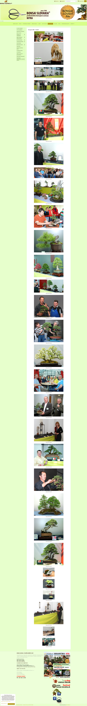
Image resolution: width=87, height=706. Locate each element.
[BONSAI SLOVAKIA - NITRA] (43, 19)
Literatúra (19, 52)
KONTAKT (72, 23)
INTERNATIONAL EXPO (65, 23)
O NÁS (20, 23)
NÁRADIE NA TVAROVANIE (19, 35)
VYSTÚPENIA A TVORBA (26, 23)
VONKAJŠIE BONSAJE (20, 41)
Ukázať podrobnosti (4, 703)
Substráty (18, 46)
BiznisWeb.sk (68, 704)
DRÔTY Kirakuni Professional (19, 38)
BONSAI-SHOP (15, 23)
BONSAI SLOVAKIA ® (6, 3)
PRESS (59, 23)
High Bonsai (19, 43)
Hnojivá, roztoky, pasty (20, 48)
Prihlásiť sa (56, 1)
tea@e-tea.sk (25, 662)
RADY (39, 23)
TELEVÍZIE (55, 23)
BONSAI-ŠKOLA (34, 23)
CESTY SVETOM (44, 23)
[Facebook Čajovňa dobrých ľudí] (57, 699)
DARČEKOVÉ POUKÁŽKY (20, 31)
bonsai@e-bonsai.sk (20, 662)
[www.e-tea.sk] (61, 682)
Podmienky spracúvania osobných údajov (21, 59)
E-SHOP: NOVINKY (20, 28)
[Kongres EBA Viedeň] (48, 53)
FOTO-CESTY (50, 23)
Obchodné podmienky (21, 56)
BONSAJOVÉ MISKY (20, 44)
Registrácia (62, 1)
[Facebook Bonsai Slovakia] (57, 692)
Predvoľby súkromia (19, 704)
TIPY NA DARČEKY (19, 29)
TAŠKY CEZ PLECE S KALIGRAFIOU (20, 54)
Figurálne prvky (20, 50)
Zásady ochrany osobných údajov (28, 704)
